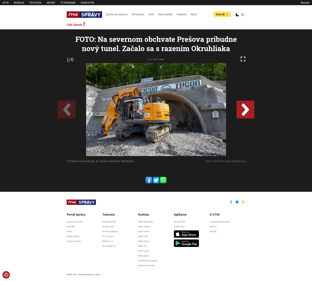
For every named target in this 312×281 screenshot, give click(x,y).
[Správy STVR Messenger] (237, 202)
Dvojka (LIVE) (108, 226)
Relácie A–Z (107, 241)
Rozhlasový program (147, 260)
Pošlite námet (73, 236)
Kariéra (213, 226)
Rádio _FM (142, 236)
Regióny (182, 14)
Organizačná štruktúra (220, 221)
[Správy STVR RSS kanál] (243, 202)
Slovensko (138, 14)
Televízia (35, 2)
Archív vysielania (109, 231)
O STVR (215, 214)
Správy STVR (179, 221)
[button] (245, 109)
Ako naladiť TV (109, 246)
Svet (151, 14)
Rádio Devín (143, 231)
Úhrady (213, 231)
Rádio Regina (144, 226)
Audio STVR (87, 2)
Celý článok (75, 24)
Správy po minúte (117, 14)
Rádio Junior (143, 255)
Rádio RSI (142, 246)
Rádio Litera (143, 251)
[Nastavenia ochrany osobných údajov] (6, 275)
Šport (194, 14)
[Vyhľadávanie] (242, 14)
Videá (69, 231)
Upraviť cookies (74, 241)
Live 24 (220, 14)
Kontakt (305, 2)
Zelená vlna (179, 226)
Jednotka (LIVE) (109, 221)
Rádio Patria (143, 241)
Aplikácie (180, 214)
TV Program (67, 2)
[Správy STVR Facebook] (231, 202)
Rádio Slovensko (145, 221)
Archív (50, 2)
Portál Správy (76, 214)
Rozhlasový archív (146, 265)
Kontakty (71, 226)
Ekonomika (165, 14)
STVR (6, 2)
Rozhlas (19, 2)
